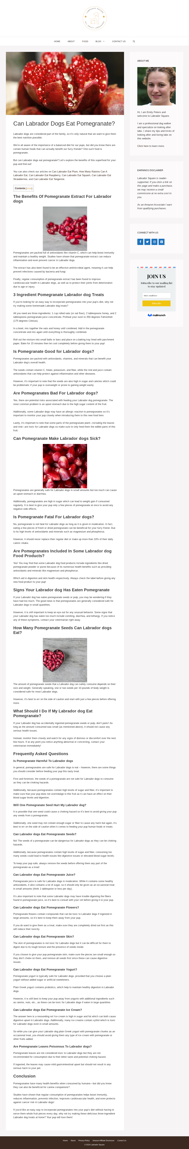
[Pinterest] (161, 242)
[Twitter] (147, 242)
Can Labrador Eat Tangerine (48, 179)
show (29, 188)
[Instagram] (154, 242)
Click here (143, 146)
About (71, 41)
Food (85, 41)
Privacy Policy (84, 1141)
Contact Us (119, 41)
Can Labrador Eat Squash (76, 175)
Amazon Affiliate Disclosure (103, 1141)
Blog (98, 41)
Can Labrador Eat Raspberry (44, 175)
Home (57, 41)
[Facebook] (140, 242)
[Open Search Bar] (134, 41)
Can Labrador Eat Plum (65, 171)
